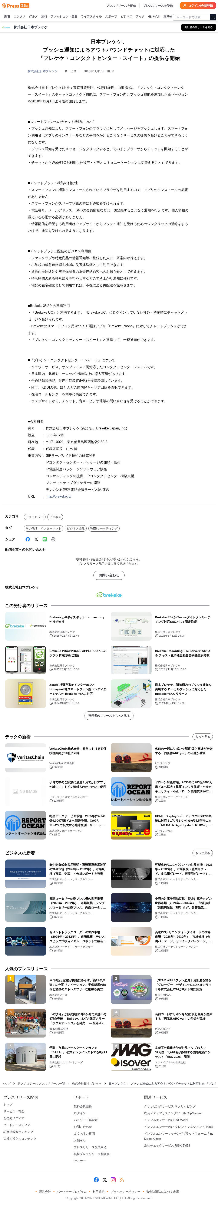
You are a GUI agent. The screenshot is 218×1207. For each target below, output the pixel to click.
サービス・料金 (13, 1111)
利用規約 (99, 1191)
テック (140, 16)
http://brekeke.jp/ (59, 496)
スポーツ (111, 16)
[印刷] (53, 539)
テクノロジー (35, 517)
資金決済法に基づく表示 (162, 1191)
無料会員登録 (83, 1106)
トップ (6, 1083)
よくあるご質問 (84, 1133)
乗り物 (168, 16)
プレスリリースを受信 (158, 5)
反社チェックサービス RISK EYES (167, 1145)
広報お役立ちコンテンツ (19, 1138)
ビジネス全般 (76, 528)
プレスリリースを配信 (121, 5)
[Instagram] (113, 1179)
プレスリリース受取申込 (90, 1147)
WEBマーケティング (104, 528)
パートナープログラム (72, 1191)
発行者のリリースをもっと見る (109, 715)
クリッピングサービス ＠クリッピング (170, 1106)
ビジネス (126, 16)
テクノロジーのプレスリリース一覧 (41, 1083)
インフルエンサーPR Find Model (166, 1120)
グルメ (33, 16)
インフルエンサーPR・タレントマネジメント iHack (178, 1126)
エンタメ (20, 16)
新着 (7, 16)
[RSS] (121, 1179)
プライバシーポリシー (125, 1191)
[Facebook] (28, 539)
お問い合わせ (109, 575)
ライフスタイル (91, 16)
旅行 (44, 16)
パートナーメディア (16, 1125)
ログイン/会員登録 (200, 5)
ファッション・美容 (64, 16)
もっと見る (202, 736)
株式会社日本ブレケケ (43, 71)
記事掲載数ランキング (18, 1132)
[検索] (213, 17)
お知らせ (80, 1140)
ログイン (80, 1113)
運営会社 (45, 1191)
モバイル (154, 16)
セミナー (80, 1161)
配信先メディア (13, 1118)
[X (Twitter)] (36, 539)
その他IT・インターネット (43, 528)
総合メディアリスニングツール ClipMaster (172, 1113)
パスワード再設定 (86, 1120)
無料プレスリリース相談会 (92, 1154)
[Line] (45, 539)
